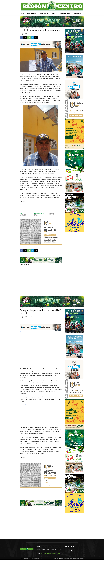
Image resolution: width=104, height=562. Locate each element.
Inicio (21, 27)
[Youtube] (72, 550)
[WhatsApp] (29, 37)
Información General (25, 27)
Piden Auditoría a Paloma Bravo (53, 212)
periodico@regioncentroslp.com (51, 553)
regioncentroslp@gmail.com (49, 554)
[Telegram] (32, 37)
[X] (25, 37)
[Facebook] (21, 37)
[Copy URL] (36, 37)
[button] (85, 13)
